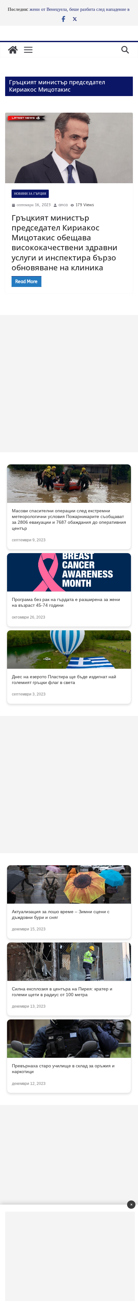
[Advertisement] (69, 383)
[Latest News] (13, 49)
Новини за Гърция (30, 194)
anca (63, 205)
